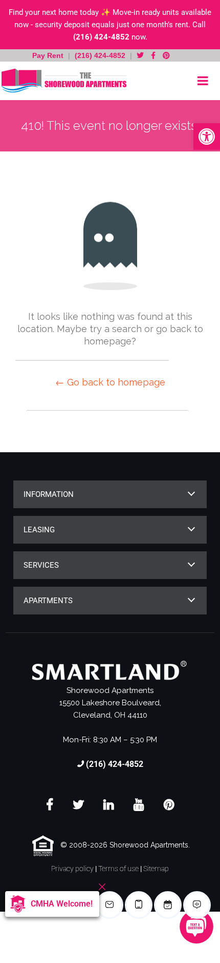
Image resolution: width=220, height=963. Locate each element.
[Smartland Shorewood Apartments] (64, 81)
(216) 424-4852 (101, 37)
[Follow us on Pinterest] (166, 55)
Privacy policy (72, 868)
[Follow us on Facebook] (153, 55)
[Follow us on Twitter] (140, 55)
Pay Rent (48, 55)
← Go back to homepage (110, 382)
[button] (206, 136)
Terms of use (118, 868)
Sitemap (156, 868)
